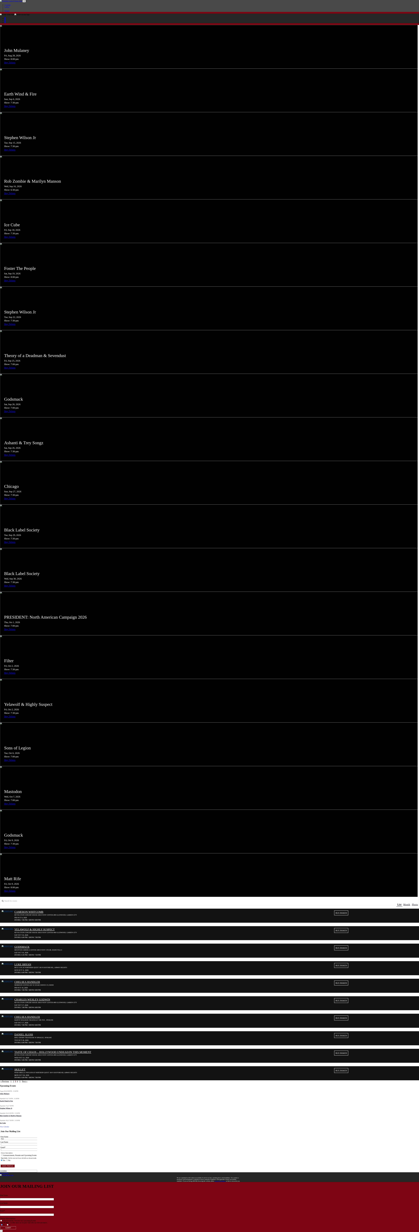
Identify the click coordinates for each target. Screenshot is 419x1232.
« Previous (5, 1081)
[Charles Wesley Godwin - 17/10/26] (7, 999)
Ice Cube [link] (3, 1123)
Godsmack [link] (22, 946)
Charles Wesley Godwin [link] (32, 999)
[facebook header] (5, 18)
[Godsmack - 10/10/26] (7, 946)
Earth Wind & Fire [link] (6, 1101)
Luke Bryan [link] (22, 964)
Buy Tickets (9, 62)
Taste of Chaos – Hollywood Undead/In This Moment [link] (52, 1052)
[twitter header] (5, 20)
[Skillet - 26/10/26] (7, 1069)
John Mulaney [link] (4, 1094)
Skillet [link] (20, 1069)
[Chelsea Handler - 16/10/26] (7, 981)
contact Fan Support (220, 1181)
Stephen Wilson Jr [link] (6, 1108)
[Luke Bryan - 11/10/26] (7, 964)
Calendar (7, 5)
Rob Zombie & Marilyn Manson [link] (10, 1116)
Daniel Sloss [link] (23, 1034)
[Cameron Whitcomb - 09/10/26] (7, 911)
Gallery (6, 7)
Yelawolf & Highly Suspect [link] (34, 929)
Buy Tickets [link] (341, 913)
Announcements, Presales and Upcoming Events (20, 1155)
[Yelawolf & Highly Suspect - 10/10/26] (7, 929)
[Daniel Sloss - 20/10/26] (7, 1034)
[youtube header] (5, 22)
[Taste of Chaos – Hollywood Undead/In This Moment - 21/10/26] (7, 1051)
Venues (6, 11)
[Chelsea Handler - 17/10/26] (7, 1016)
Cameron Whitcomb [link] (28, 911)
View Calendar (4, 1127)
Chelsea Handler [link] (27, 982)
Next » (24, 1081)
